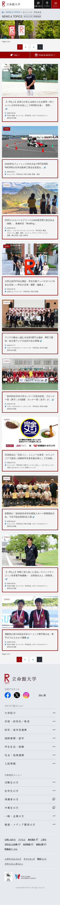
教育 (44, 230)
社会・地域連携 (14, 755)
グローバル (11, 233)
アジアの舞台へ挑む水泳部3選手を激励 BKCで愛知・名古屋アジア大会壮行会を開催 (29, 339)
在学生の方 (12, 791)
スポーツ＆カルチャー (39, 115)
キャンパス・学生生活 (23, 115)
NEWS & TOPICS (13, 12)
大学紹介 (10, 713)
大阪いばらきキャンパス (15, 467)
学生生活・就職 (14, 746)
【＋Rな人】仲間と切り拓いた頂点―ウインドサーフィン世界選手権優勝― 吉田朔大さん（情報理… (29, 573)
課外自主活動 (11, 118)
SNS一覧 (42, 695)
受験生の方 (12, 782)
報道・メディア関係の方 (20, 824)
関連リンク (41, 858)
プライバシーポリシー (14, 863)
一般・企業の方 (14, 816)
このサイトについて (13, 858)
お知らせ (10, 291)
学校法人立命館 (11, 844)
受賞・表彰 (36, 174)
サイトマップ (29, 858)
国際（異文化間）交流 (14, 235)
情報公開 (39, 844)
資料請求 (31, 839)
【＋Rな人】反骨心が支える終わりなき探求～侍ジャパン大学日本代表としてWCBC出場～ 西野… (29, 103)
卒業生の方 (12, 807)
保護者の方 (12, 799)
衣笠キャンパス (28, 465)
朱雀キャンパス (30, 467)
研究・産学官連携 (16, 730)
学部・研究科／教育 (17, 721)
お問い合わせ (10, 839)
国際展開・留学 (14, 738)
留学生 (25, 235)
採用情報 (26, 844)
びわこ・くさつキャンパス (16, 230)
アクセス (21, 839)
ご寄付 (43, 839)
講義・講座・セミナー (23, 233)
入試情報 (10, 763)
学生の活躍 (11, 115)
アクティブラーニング (39, 233)
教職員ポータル (11, 849)
